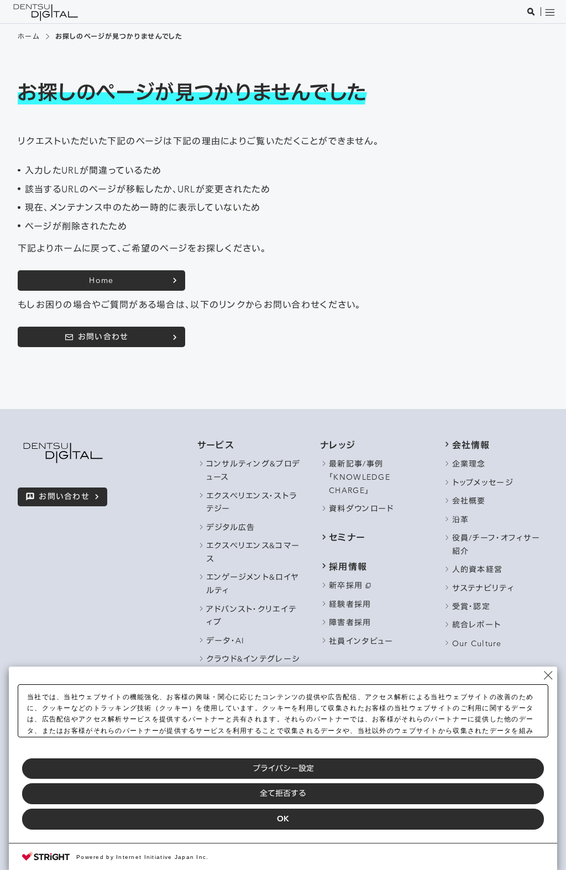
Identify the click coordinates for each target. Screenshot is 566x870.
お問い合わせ (103, 337)
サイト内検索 (530, 11)
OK (283, 819)
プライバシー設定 (283, 768)
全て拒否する (283, 793)
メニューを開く (549, 11)
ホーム (28, 36)
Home (101, 280)
